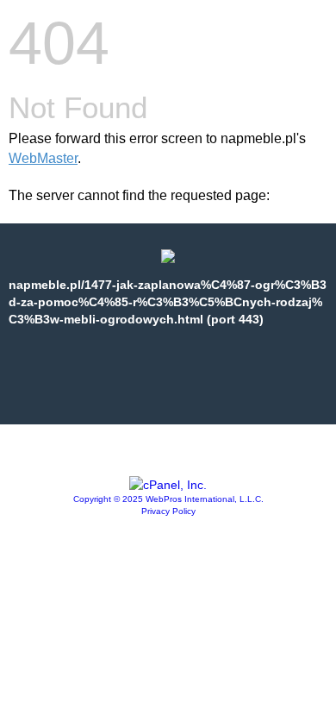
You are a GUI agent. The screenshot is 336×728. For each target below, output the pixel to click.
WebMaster (43, 158)
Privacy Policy (168, 511)
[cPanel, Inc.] (168, 485)
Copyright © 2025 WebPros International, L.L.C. (168, 499)
